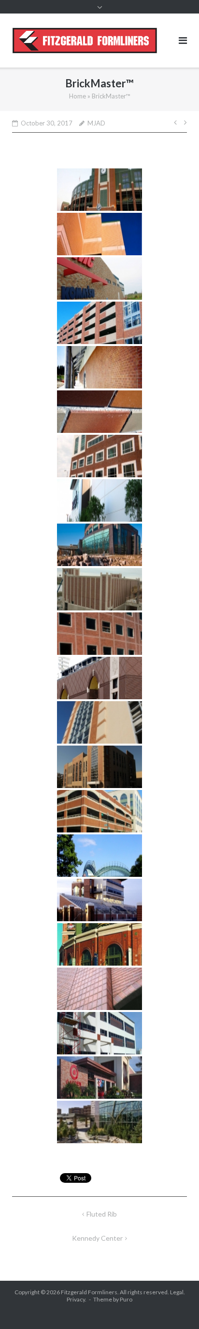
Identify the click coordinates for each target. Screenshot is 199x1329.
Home (77, 96)
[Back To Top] (175, 1306)
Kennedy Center (97, 1238)
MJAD (96, 123)
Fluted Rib (101, 1214)
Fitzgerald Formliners (89, 1292)
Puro (126, 1299)
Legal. (177, 1292)
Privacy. (76, 1299)
